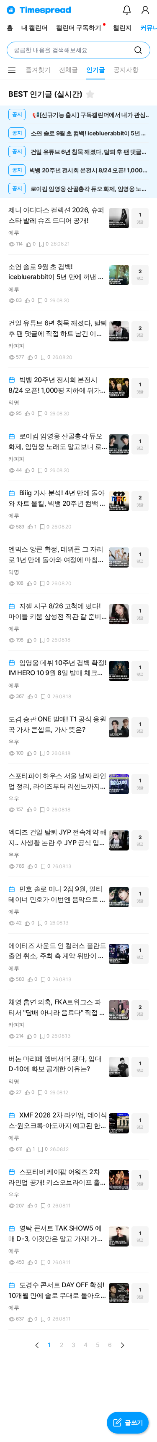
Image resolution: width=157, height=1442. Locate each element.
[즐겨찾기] (90, 94)
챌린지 (122, 28)
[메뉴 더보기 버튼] (11, 70)
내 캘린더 (34, 28)
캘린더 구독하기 (78, 28)
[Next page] (122, 1345)
